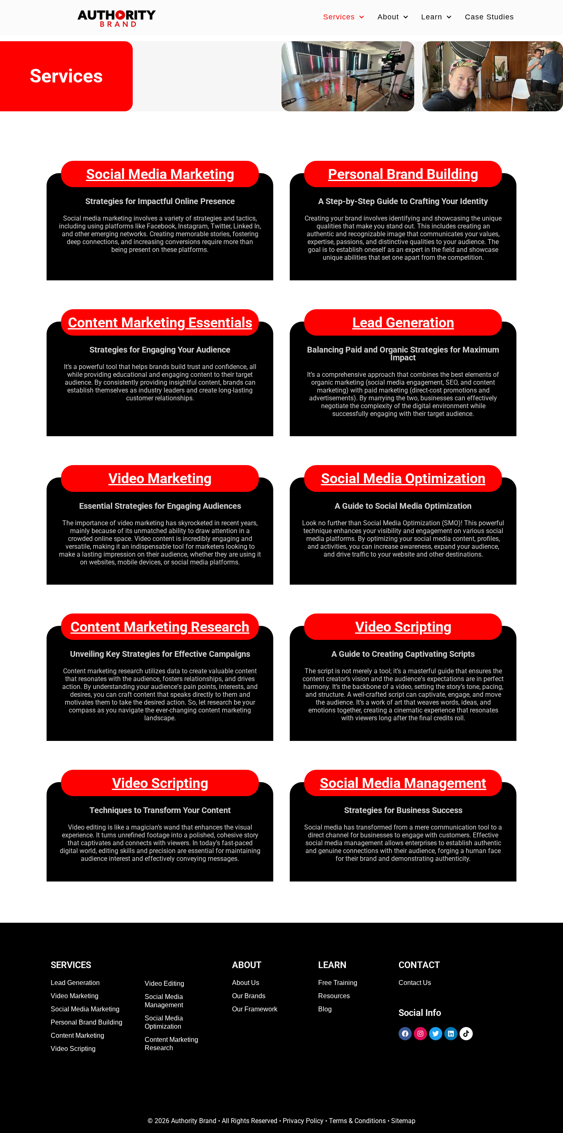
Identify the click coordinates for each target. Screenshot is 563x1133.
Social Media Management (403, 783)
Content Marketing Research (159, 626)
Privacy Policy (303, 1121)
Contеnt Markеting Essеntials (160, 322)
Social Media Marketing (160, 174)
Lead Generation (403, 322)
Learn (431, 17)
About (388, 17)
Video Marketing (159, 478)
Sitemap (403, 1121)
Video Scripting (403, 626)
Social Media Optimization (403, 478)
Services (339, 17)
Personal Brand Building (403, 174)
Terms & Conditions (357, 1121)
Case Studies (489, 17)
